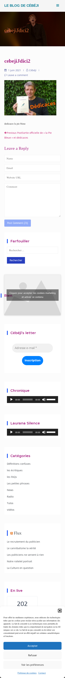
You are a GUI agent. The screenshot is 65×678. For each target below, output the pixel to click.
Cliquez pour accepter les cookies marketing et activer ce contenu (32, 294)
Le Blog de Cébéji (21, 5)
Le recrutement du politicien (23, 541)
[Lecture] (11, 399)
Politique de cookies (27, 672)
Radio (10, 496)
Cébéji (32, 70)
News (10, 490)
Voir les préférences (32, 664)
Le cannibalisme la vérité (21, 548)
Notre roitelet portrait (19, 561)
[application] (32, 399)
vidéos (10, 509)
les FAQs (12, 476)
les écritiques (15, 470)
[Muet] (44, 399)
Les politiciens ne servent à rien (25, 554)
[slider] (51, 399)
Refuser (32, 655)
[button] (60, 610)
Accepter (33, 645)
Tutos (10, 503)
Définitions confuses (19, 463)
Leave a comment (18, 75)
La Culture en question (20, 568)
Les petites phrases (18, 483)
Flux (17, 533)
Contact (42, 672)
